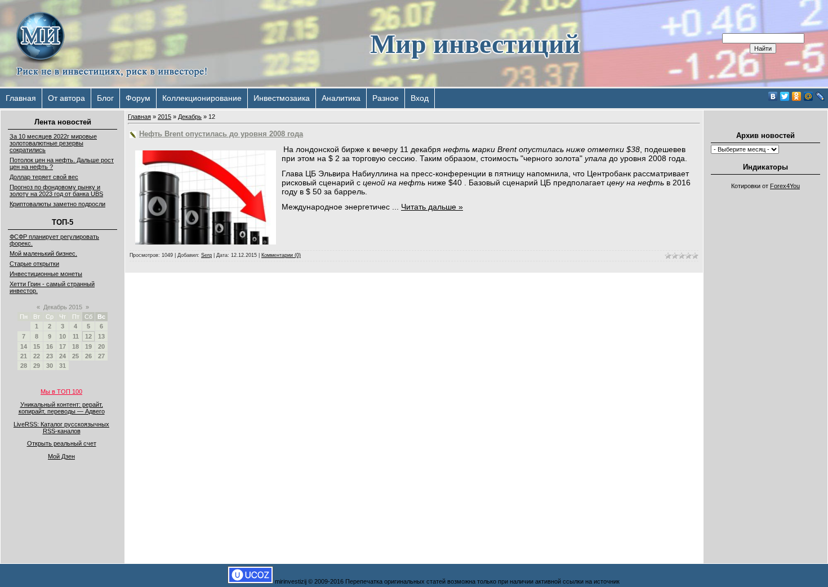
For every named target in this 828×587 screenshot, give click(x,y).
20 (101, 346)
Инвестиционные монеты (46, 273)
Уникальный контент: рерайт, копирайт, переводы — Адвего (62, 408)
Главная (21, 98)
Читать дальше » (432, 206)
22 (36, 356)
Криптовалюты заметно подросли (57, 204)
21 (23, 356)
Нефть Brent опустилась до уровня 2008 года (221, 134)
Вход (420, 98)
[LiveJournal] (820, 96)
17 (62, 346)
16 (49, 346)
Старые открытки (34, 263)
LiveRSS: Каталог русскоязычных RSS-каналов (61, 427)
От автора (66, 98)
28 (23, 365)
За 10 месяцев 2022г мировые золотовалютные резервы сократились (53, 143)
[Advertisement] (765, 364)
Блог (105, 98)
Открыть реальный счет (61, 443)
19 (88, 346)
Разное (385, 98)
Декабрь (190, 116)
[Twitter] (785, 96)
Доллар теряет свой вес (44, 177)
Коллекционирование (202, 98)
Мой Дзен (61, 456)
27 (101, 356)
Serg (206, 255)
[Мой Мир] (808, 96)
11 (76, 336)
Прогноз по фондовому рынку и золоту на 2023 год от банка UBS (56, 190)
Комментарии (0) (281, 255)
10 (62, 336)
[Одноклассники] (797, 96)
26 (88, 356)
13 (101, 336)
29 (36, 365)
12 (88, 336)
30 (49, 365)
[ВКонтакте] (773, 96)
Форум (138, 98)
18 (75, 346)
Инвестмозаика (281, 98)
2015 (164, 116)
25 (75, 356)
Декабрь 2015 (62, 307)
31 (62, 365)
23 (49, 356)
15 (36, 346)
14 (23, 346)
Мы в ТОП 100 (61, 391)
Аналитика (341, 98)
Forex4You (785, 186)
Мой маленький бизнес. (43, 253)
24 (62, 356)
